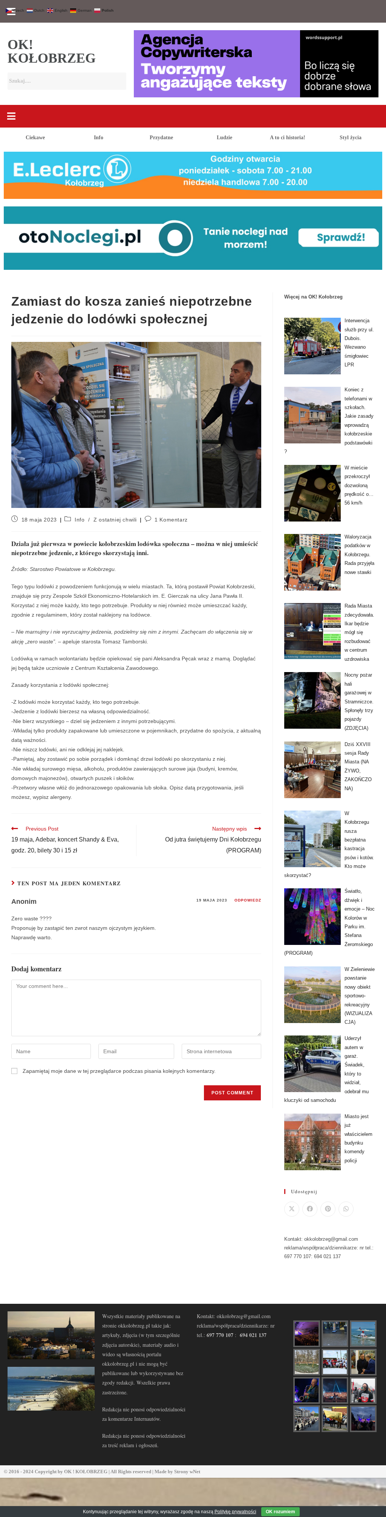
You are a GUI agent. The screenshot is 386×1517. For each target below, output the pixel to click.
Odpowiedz (247, 900)
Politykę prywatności (235, 1511)
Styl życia (350, 137)
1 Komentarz (171, 520)
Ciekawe (35, 137)
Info (98, 137)
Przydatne (161, 137)
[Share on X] (291, 1209)
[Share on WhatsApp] (346, 1209)
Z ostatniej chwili (115, 520)
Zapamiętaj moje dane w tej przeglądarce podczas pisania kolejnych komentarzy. (119, 1071)
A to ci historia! (287, 137)
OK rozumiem (280, 1511)
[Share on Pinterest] (327, 1209)
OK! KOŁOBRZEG (52, 51)
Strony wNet (187, 1471)
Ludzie (224, 137)
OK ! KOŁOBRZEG (85, 1471)
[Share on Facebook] (309, 1209)
